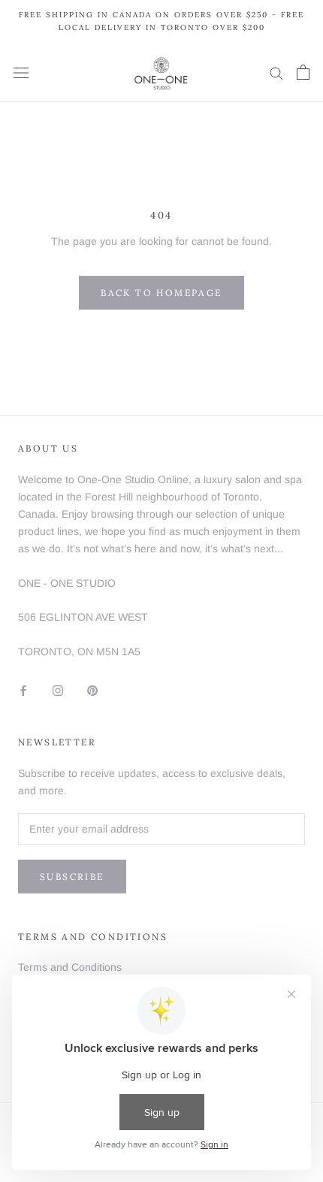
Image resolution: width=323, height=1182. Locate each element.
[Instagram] (58, 690)
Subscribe (72, 876)
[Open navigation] (21, 72)
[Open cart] (303, 72)
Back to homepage (161, 292)
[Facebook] (23, 690)
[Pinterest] (92, 690)
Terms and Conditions (70, 967)
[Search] (276, 72)
